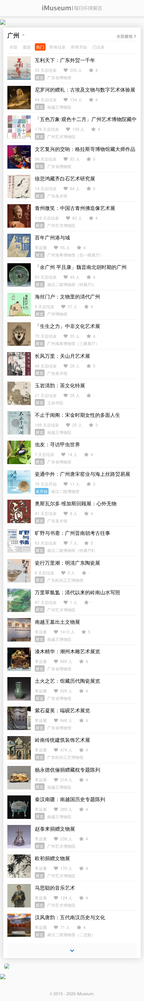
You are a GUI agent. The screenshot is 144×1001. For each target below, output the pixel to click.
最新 (27, 47)
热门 (40, 47)
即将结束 (58, 47)
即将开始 (79, 47)
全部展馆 (125, 36)
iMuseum (85, 993)
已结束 (98, 47)
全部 (13, 47)
